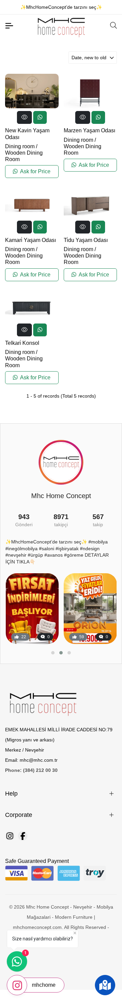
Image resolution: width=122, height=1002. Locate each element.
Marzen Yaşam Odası (89, 130)
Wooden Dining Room (24, 156)
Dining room (20, 146)
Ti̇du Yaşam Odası (86, 240)
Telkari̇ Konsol (22, 343)
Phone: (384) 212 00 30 (31, 770)
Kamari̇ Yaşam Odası (30, 240)
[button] (53, 652)
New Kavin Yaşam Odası (27, 134)
